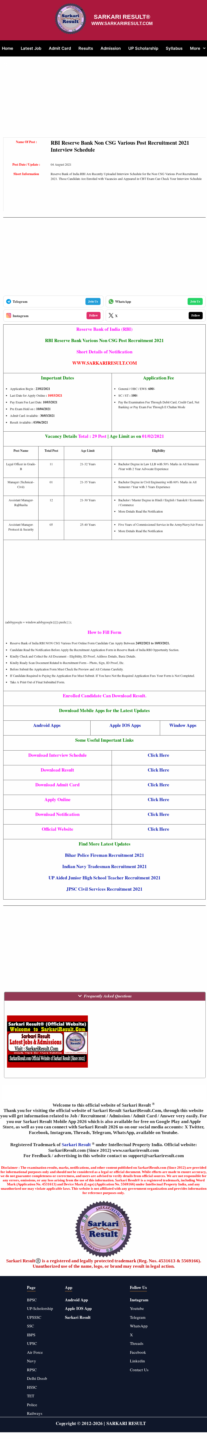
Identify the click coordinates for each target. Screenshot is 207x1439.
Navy (31, 1360)
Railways (34, 1413)
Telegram (138, 1317)
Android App (76, 1300)
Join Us (93, 301)
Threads (136, 1343)
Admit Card (60, 48)
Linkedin (137, 1360)
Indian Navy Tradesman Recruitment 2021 (104, 866)
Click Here (158, 755)
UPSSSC (34, 1317)
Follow (93, 315)
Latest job (31, 48)
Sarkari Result (77, 1144)
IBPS (31, 1334)
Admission (111, 48)
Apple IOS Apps (125, 725)
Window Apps (182, 725)
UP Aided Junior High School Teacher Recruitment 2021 (105, 877)
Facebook (138, 1352)
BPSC (32, 1299)
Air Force (35, 1352)
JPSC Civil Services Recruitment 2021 (104, 889)
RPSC (32, 1369)
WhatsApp (139, 1325)
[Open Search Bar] (6, 65)
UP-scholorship (40, 1308)
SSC (30, 1325)
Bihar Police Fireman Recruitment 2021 (104, 855)
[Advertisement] (104, 99)
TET (30, 1395)
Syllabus (174, 48)
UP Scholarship (143, 48)
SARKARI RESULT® (122, 16)
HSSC (32, 1387)
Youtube (137, 1308)
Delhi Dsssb (37, 1378)
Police (32, 1404)
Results (85, 48)
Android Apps (47, 725)
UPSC (32, 1343)
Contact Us (139, 1369)
